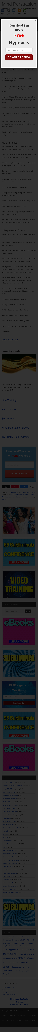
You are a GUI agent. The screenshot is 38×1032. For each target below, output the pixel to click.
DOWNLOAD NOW (19, 57)
